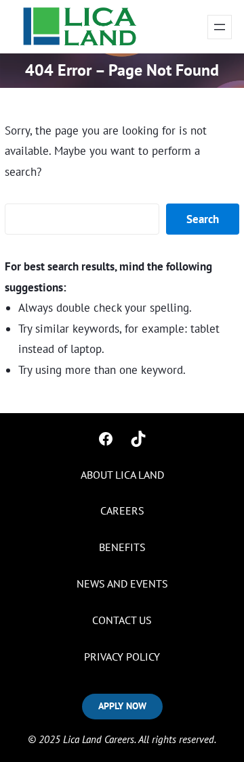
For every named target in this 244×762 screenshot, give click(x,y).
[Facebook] (106, 439)
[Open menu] (219, 27)
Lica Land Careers (98, 739)
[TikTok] (138, 439)
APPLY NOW (122, 706)
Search (202, 219)
